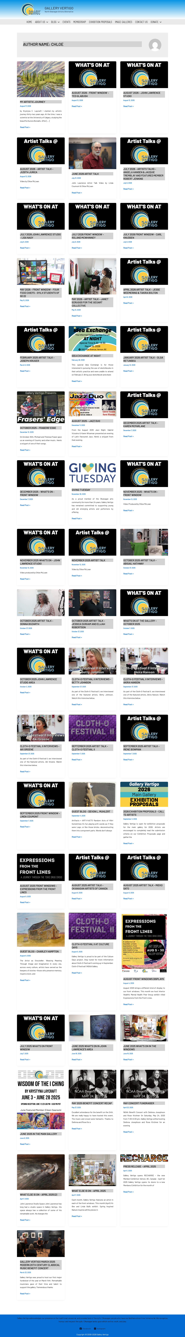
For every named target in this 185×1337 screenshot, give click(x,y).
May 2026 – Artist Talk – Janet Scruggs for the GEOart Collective (90, 302)
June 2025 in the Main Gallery (38, 1133)
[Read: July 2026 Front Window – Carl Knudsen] (144, 216)
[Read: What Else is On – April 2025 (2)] (41, 1172)
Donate (154, 22)
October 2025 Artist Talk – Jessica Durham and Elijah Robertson (88, 624)
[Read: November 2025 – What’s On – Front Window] (144, 473)
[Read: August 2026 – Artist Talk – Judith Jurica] (41, 150)
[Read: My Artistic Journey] (41, 79)
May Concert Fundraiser (138, 1103)
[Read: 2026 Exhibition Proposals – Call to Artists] (144, 794)
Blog (54, 22)
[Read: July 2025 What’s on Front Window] (41, 1028)
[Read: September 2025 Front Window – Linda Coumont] (41, 795)
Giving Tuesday (81, 489)
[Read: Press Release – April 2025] (144, 1158)
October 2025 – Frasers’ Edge (38, 427)
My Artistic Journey (32, 101)
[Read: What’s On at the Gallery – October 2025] (144, 602)
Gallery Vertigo (59, 8)
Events (66, 22)
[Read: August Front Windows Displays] (144, 943)
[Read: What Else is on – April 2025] (92, 1170)
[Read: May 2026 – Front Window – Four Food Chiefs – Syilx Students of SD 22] (41, 271)
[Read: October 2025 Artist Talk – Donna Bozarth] (41, 602)
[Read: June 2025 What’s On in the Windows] (144, 1028)
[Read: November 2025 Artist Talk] (92, 542)
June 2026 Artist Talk (85, 173)
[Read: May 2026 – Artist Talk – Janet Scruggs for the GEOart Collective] (92, 276)
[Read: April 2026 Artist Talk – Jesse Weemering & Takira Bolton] (144, 271)
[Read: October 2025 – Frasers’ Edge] (41, 407)
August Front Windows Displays (143, 978)
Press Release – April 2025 (139, 1166)
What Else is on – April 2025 (89, 1190)
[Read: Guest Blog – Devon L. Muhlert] (92, 794)
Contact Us (141, 22)
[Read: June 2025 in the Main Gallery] (41, 1099)
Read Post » (25, 127)
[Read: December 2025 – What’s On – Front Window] (41, 473)
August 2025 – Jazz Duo (86, 420)
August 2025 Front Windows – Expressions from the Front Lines (38, 889)
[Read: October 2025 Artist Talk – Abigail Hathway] (144, 542)
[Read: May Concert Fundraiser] (144, 1084)
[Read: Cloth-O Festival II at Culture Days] (92, 926)
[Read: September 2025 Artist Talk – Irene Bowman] (144, 728)
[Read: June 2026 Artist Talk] (92, 153)
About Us (40, 22)
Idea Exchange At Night (86, 355)
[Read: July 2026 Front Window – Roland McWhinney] (92, 216)
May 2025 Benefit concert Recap (92, 1103)
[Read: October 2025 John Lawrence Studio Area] (41, 661)
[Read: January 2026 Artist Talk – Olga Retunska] (144, 339)
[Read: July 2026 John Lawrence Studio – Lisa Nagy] (41, 216)
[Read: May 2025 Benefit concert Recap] (92, 1084)
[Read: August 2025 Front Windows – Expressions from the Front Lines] (41, 867)
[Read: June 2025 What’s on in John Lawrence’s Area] (92, 1028)
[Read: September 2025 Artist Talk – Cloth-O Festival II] (92, 728)
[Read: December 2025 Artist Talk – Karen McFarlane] (144, 404)
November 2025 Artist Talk (88, 560)
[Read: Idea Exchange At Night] (92, 338)
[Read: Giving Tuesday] (92, 472)
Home (29, 22)
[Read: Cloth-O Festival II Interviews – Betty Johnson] (92, 661)
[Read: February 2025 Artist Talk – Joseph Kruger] (41, 339)
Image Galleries (123, 22)
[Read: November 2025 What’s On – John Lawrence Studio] (41, 542)
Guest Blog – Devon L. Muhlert (91, 811)
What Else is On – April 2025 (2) (38, 1194)
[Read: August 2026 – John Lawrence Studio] (144, 74)
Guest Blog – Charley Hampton (39, 951)
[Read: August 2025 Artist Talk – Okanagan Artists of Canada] (92, 867)
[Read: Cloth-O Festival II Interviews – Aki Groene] (41, 728)
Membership (79, 22)
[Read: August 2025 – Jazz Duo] (92, 403)
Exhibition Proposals (100, 22)
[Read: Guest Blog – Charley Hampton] (41, 929)
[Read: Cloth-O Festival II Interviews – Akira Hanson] (144, 661)
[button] (46, 21)
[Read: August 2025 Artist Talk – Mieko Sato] (144, 867)
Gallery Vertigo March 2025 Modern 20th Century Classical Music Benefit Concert (40, 1265)
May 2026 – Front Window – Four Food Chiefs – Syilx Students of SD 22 (39, 293)
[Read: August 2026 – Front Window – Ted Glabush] (92, 74)
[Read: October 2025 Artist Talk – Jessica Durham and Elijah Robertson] (92, 602)
